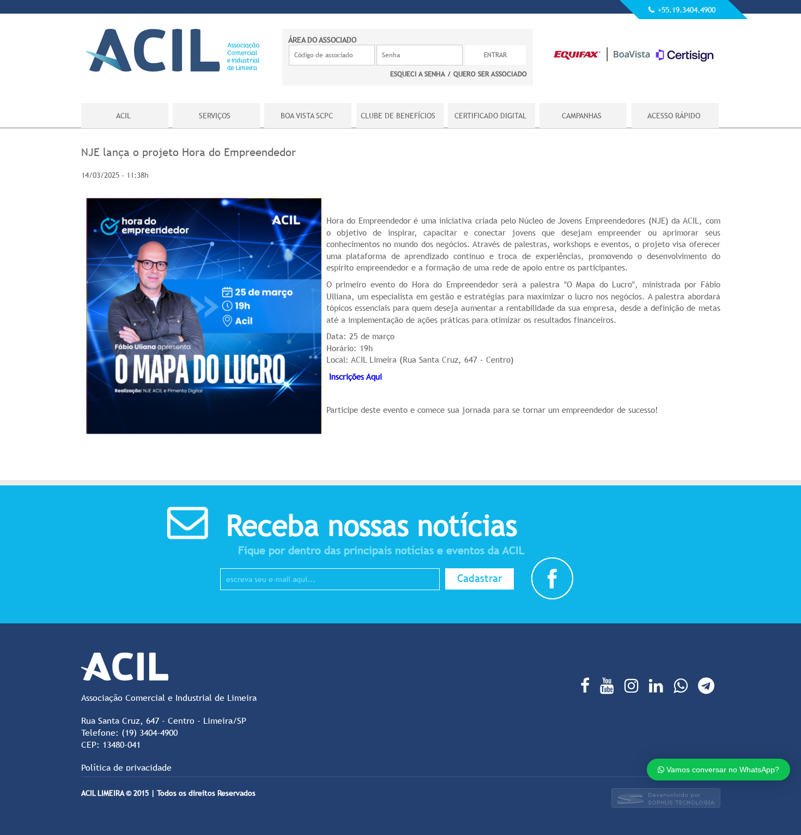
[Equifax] (634, 63)
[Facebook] (587, 685)
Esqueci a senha (417, 74)
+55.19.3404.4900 (686, 10)
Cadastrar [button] (479, 578)
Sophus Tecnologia (665, 798)
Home (173, 50)
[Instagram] (634, 685)
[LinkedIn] (659, 685)
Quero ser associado (490, 74)
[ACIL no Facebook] (552, 597)
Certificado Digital (491, 116)
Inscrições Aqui (357, 376)
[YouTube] (610, 685)
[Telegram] (709, 685)
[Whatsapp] (683, 685)
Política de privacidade (126, 767)
